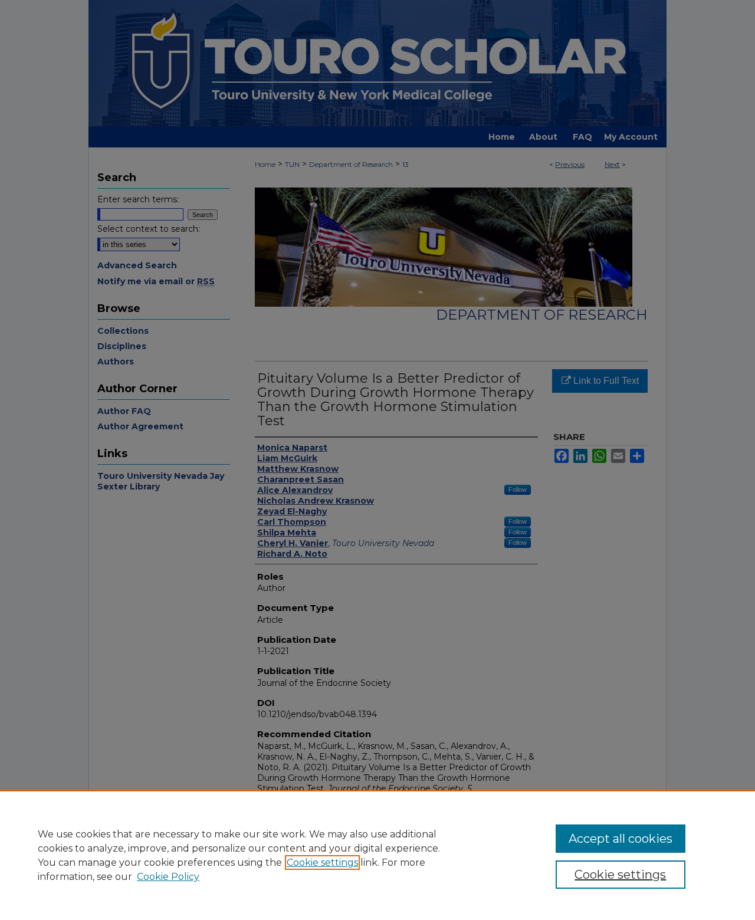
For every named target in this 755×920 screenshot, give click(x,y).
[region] (377, 855)
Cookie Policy (168, 876)
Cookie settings (322, 862)
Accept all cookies (620, 839)
